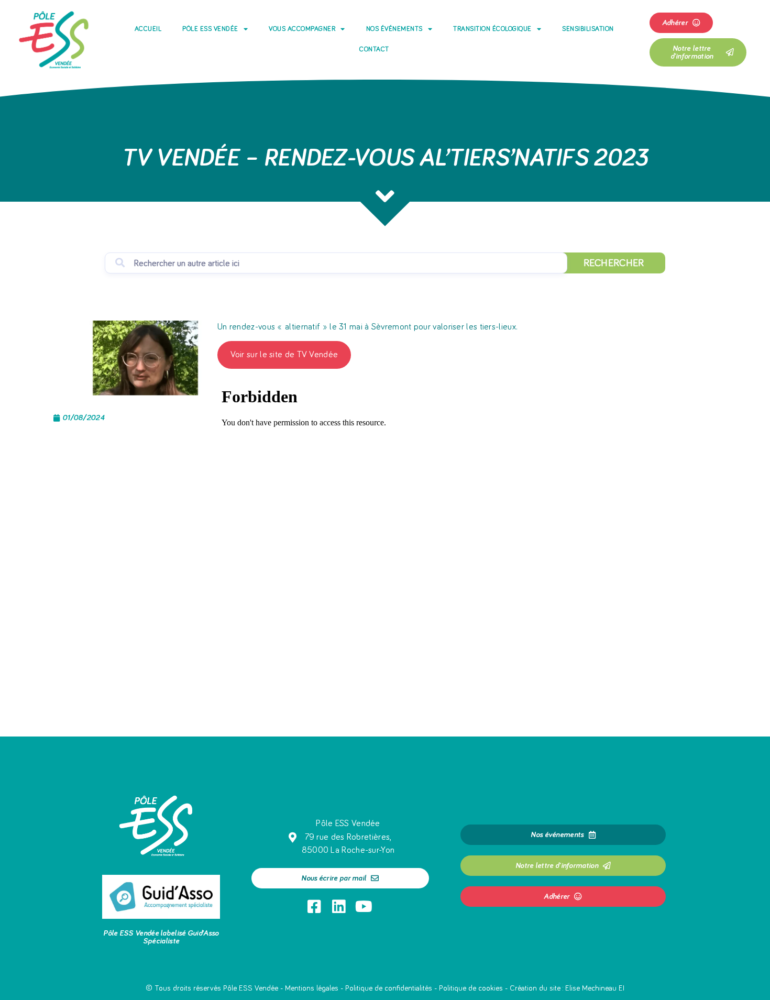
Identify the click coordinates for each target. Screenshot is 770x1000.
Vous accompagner (302, 29)
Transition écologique (492, 29)
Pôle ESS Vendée (210, 29)
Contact (374, 49)
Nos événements (394, 29)
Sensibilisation (588, 29)
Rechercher (614, 263)
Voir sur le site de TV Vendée (284, 354)
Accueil (148, 29)
